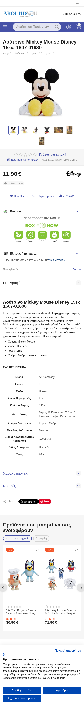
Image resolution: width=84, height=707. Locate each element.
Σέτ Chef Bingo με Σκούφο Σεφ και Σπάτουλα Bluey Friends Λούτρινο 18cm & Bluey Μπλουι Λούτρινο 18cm (21, 612)
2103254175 (72, 14)
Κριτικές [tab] (9, 486)
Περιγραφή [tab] (12, 283)
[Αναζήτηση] (57, 27)
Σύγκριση (68, 195)
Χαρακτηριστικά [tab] (15, 473)
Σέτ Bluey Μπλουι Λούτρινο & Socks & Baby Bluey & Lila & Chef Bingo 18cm (61, 612)
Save (46, 501)
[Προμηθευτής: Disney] (73, 173)
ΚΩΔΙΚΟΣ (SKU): (52, 159)
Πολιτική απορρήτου (68, 650)
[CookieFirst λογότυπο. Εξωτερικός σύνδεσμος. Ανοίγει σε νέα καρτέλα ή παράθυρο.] (4, 654)
